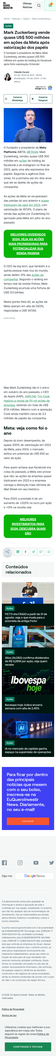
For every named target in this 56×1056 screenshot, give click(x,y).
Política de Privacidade (13, 1009)
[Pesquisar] (39, 5)
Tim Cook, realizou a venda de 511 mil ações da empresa (27, 401)
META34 (32, 152)
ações (23, 160)
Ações (26, 18)
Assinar (28, 821)
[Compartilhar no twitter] (41, 552)
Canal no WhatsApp (17, 99)
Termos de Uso (9, 1015)
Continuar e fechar (28, 1047)
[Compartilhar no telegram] (33, 552)
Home (6, 18)
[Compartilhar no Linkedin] (18, 552)
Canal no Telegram (43, 99)
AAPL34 (30, 396)
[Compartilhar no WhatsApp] (49, 552)
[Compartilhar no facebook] (25, 552)
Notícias (16, 18)
